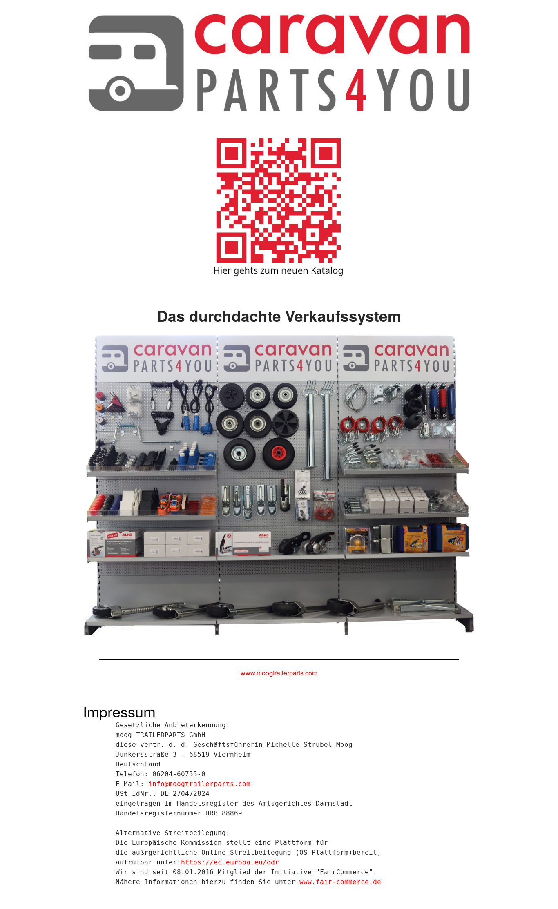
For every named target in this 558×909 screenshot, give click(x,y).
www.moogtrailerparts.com (279, 672)
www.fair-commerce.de (340, 882)
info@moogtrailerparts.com (199, 784)
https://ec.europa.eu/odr (230, 862)
